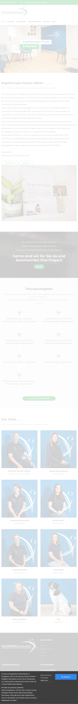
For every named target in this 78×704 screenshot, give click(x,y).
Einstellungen (44, 678)
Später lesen (44, 680)
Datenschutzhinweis (46, 675)
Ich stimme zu (65, 677)
